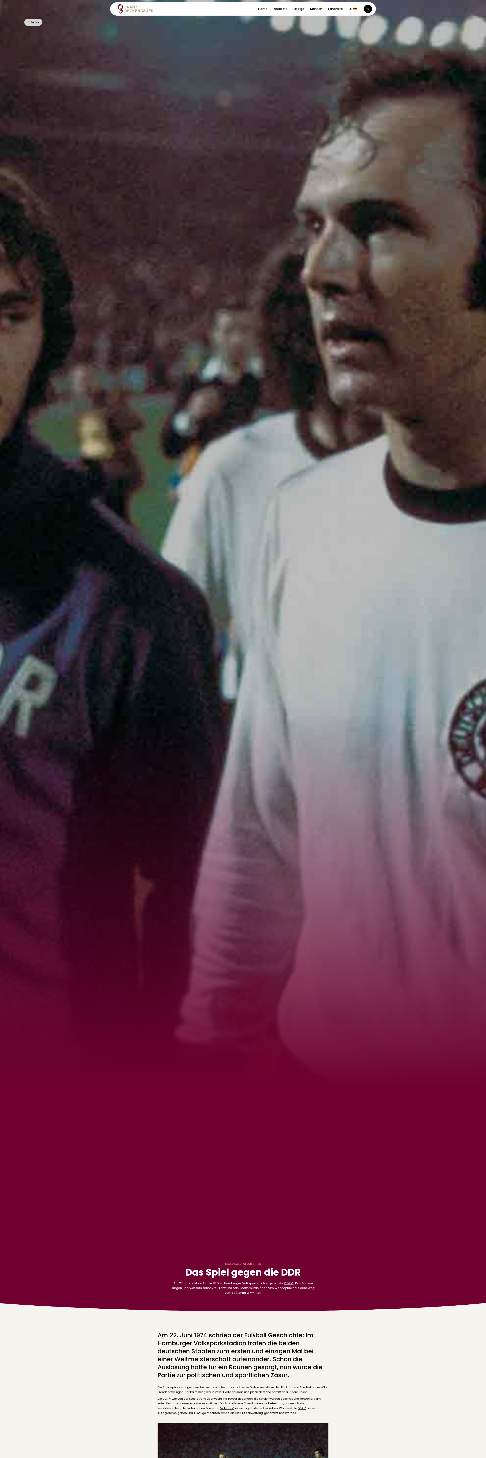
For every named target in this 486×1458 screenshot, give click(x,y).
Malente (226, 1408)
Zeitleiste (280, 9)
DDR (287, 1283)
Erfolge (298, 9)
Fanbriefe (335, 9)
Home (262, 9)
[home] (136, 9)
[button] (353, 8)
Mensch (316, 9)
